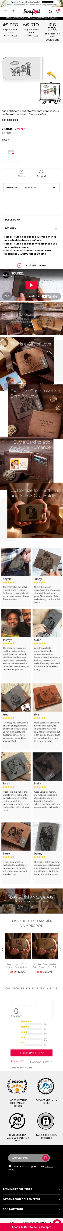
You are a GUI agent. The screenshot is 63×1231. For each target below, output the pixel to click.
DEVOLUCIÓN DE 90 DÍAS (32, 253)
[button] (6, 11)
